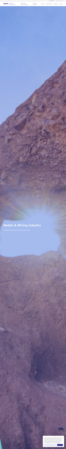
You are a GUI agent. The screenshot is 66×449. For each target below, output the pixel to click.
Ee (62, 0)
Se (58, 0)
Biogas (42, 3)
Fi (60, 0)
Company (56, 3)
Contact (61, 3)
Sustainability (49, 3)
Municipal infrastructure (24, 4)
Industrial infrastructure (11, 4)
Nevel (5, 3)
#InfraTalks (51, 0)
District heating (35, 4)
